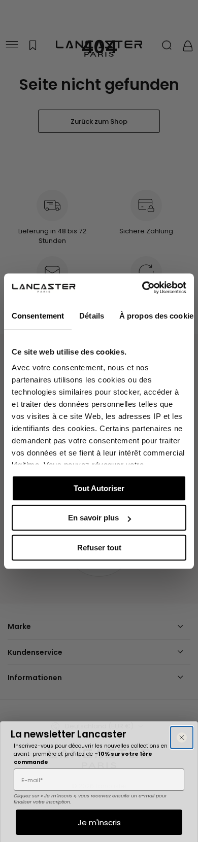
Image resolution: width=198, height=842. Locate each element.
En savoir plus (93, 517)
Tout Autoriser (99, 488)
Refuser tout (99, 547)
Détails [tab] (91, 315)
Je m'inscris (99, 822)
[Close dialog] (182, 737)
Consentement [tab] (38, 315)
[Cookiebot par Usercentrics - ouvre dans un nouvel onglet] (142, 287)
